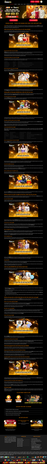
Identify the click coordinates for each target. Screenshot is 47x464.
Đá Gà (22, 4)
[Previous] (2, 12)
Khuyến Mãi (35, 4)
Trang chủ (12, 4)
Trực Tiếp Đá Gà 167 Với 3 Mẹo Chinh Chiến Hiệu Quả (36, 427)
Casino (19, 4)
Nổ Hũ (25, 4)
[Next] (45, 12)
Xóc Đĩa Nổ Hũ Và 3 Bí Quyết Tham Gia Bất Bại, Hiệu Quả (23, 421)
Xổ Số (31, 4)
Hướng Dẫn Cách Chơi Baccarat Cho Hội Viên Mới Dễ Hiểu (10, 427)
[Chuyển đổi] (5, 409)
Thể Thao (28, 4)
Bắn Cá (16, 4)
